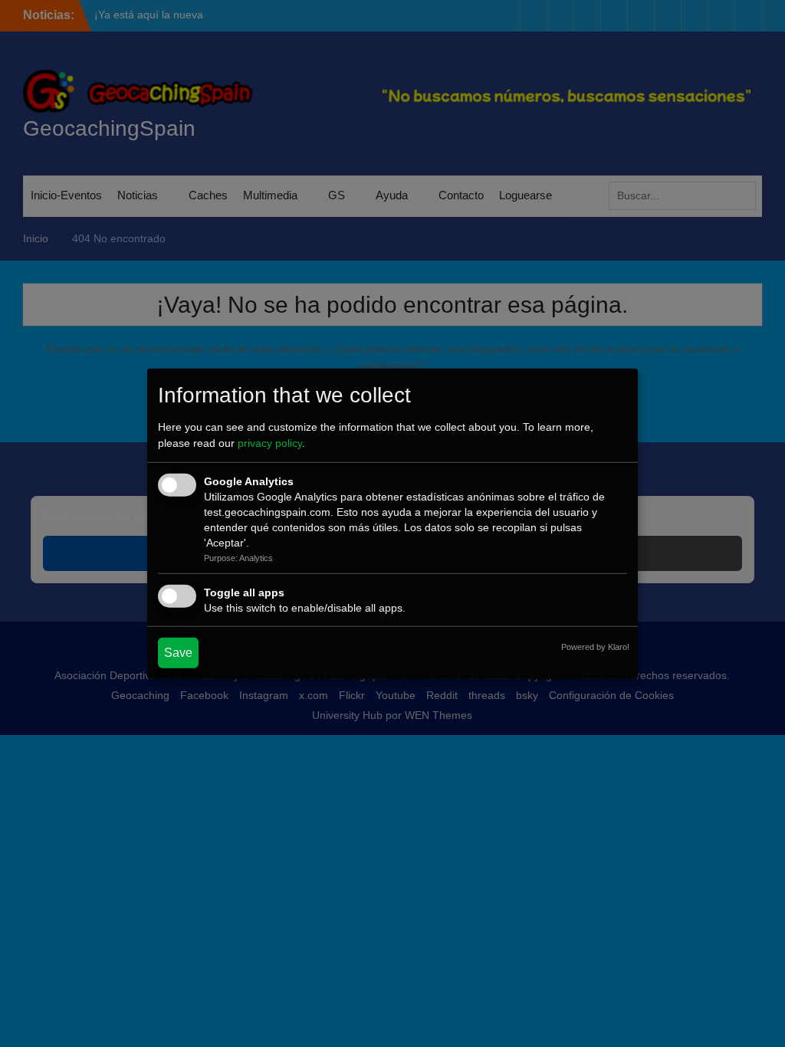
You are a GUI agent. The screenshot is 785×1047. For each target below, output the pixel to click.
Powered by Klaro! (595, 646)
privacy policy (270, 443)
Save (178, 651)
